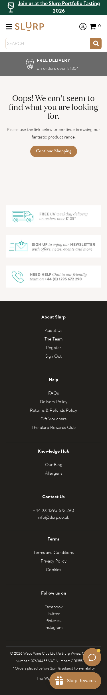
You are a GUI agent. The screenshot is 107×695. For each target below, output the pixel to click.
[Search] (96, 43)
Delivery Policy (53, 402)
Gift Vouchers (53, 419)
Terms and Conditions (53, 552)
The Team (53, 339)
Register (53, 347)
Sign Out (53, 356)
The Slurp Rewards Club (54, 427)
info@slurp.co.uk (53, 517)
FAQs (53, 393)
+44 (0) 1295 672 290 (53, 510)
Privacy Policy (53, 561)
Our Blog (53, 465)
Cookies (53, 570)
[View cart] (95, 26)
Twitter (53, 614)
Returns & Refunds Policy (53, 410)
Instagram (53, 627)
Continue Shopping (53, 151)
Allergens (53, 473)
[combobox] (47, 43)
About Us (53, 330)
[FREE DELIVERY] (53, 64)
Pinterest (53, 620)
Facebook (54, 607)
